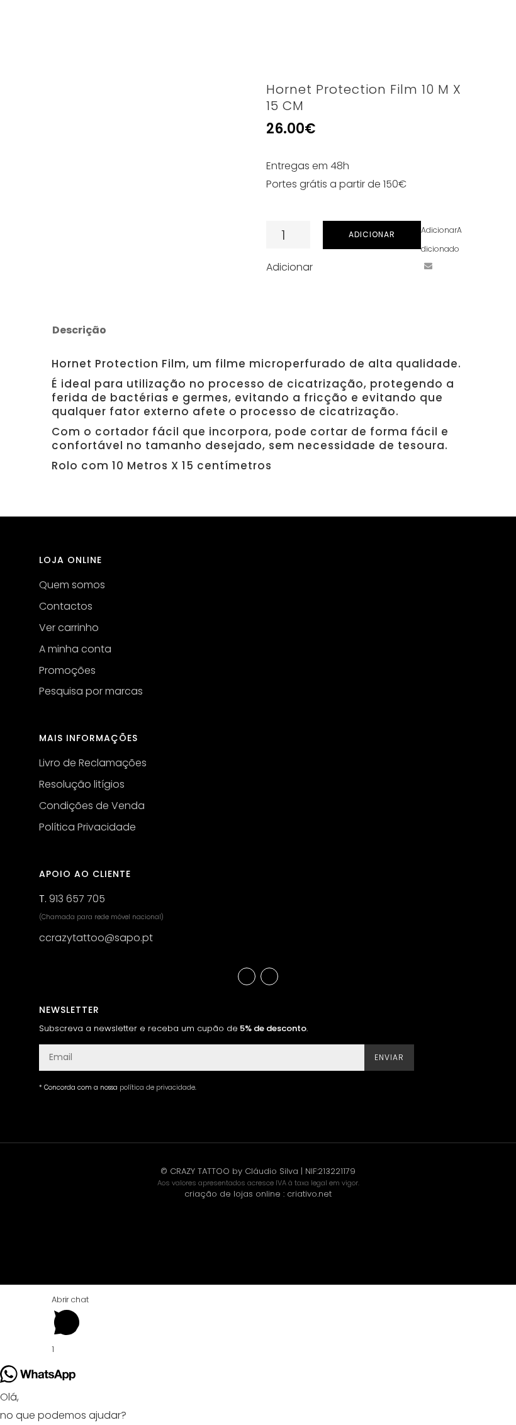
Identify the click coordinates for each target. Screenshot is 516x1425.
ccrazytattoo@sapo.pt (96, 937)
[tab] (78, 330)
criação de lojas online (232, 1194)
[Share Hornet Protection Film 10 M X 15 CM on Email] (428, 266)
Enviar (389, 1057)
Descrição (79, 330)
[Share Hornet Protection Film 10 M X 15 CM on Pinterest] (404, 266)
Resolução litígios (82, 784)
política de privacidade (157, 1087)
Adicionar (372, 234)
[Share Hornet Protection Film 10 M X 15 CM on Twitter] (381, 266)
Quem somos (72, 585)
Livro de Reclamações (93, 763)
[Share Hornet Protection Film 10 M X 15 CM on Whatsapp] (451, 266)
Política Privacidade (87, 827)
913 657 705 (77, 898)
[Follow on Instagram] (269, 976)
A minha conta (75, 649)
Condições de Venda (92, 805)
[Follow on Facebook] (246, 976)
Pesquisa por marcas (91, 691)
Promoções (67, 670)
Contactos (66, 606)
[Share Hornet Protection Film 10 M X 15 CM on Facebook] (358, 266)
